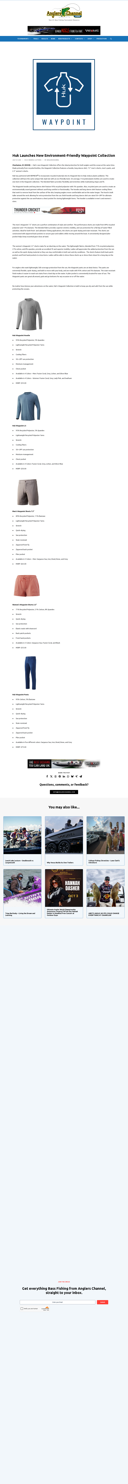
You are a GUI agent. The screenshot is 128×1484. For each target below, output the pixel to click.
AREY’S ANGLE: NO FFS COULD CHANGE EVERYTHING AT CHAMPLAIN (103, 914)
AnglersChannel (53, 160)
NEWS (53, 39)
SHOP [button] (90, 39)
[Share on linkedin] (64, 776)
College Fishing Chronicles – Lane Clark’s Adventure (104, 861)
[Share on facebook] (47, 776)
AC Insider (30, 160)
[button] (111, 38)
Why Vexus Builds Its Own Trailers (60, 863)
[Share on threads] (56, 777)
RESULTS (45, 39)
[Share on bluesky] (72, 776)
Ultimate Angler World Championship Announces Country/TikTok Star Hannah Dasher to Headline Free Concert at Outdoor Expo (62, 912)
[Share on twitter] (51, 776)
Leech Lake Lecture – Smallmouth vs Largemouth (19, 861)
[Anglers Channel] (64, 12)
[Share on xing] (76, 776)
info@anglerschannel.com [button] (64, 792)
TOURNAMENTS (23, 39)
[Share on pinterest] (60, 776)
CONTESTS (79, 39)
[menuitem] (24, 38)
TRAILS (35, 39)
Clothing (37, 160)
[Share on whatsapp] (68, 776)
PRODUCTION (102, 39)
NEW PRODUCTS (64, 39)
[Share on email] (81, 776)
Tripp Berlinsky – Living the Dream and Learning (20, 914)
